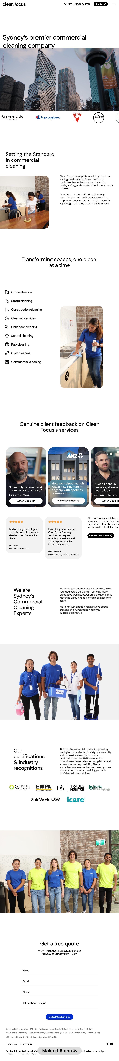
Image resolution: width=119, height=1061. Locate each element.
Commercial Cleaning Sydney (17, 1029)
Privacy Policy (26, 1044)
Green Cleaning (94, 1033)
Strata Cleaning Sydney (59, 1029)
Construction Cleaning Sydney (81, 1029)
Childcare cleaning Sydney (57, 1033)
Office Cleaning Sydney (39, 1029)
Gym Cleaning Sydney (77, 1033)
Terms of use (11, 1044)
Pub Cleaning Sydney (37, 1033)
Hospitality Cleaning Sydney (16, 1033)
